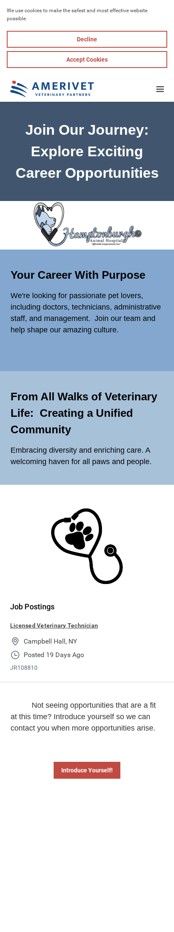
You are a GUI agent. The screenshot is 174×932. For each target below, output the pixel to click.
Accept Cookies (87, 59)
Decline (87, 39)
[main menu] (160, 89)
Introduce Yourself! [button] (87, 770)
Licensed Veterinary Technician (54, 625)
